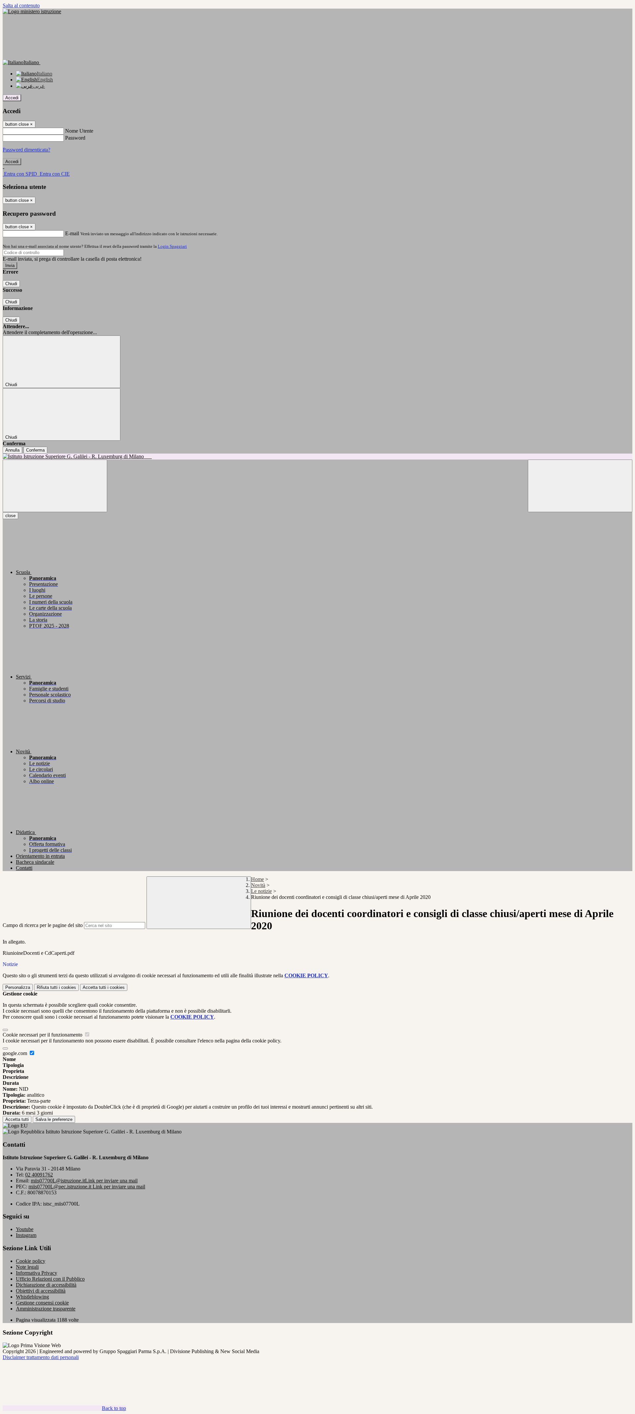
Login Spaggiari (172, 246)
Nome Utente (79, 131)
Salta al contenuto (21, 5)
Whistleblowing (32, 1297)
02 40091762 (39, 1174)
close (10, 515)
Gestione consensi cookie (42, 1302)
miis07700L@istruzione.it (84, 1180)
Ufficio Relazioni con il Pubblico (50, 1279)
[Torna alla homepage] (317, 457)
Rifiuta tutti (56, 987)
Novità (258, 885)
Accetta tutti (104, 987)
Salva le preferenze (53, 1119)
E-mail (72, 233)
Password (75, 138)
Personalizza (17, 987)
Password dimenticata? (26, 150)
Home (257, 879)
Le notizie (261, 891)
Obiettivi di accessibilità (40, 1291)
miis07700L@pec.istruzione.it (86, 1186)
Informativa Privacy (36, 1273)
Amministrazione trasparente (45, 1308)
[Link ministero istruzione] (32, 11)
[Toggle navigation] (55, 486)
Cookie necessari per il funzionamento (43, 1035)
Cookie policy (30, 1261)
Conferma (35, 450)
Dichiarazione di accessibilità (46, 1285)
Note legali (27, 1267)
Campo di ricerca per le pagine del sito (43, 925)
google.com (15, 1053)
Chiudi (11, 283)
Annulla (12, 450)
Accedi (12, 97)
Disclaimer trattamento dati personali (41, 1357)
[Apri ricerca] (580, 486)
